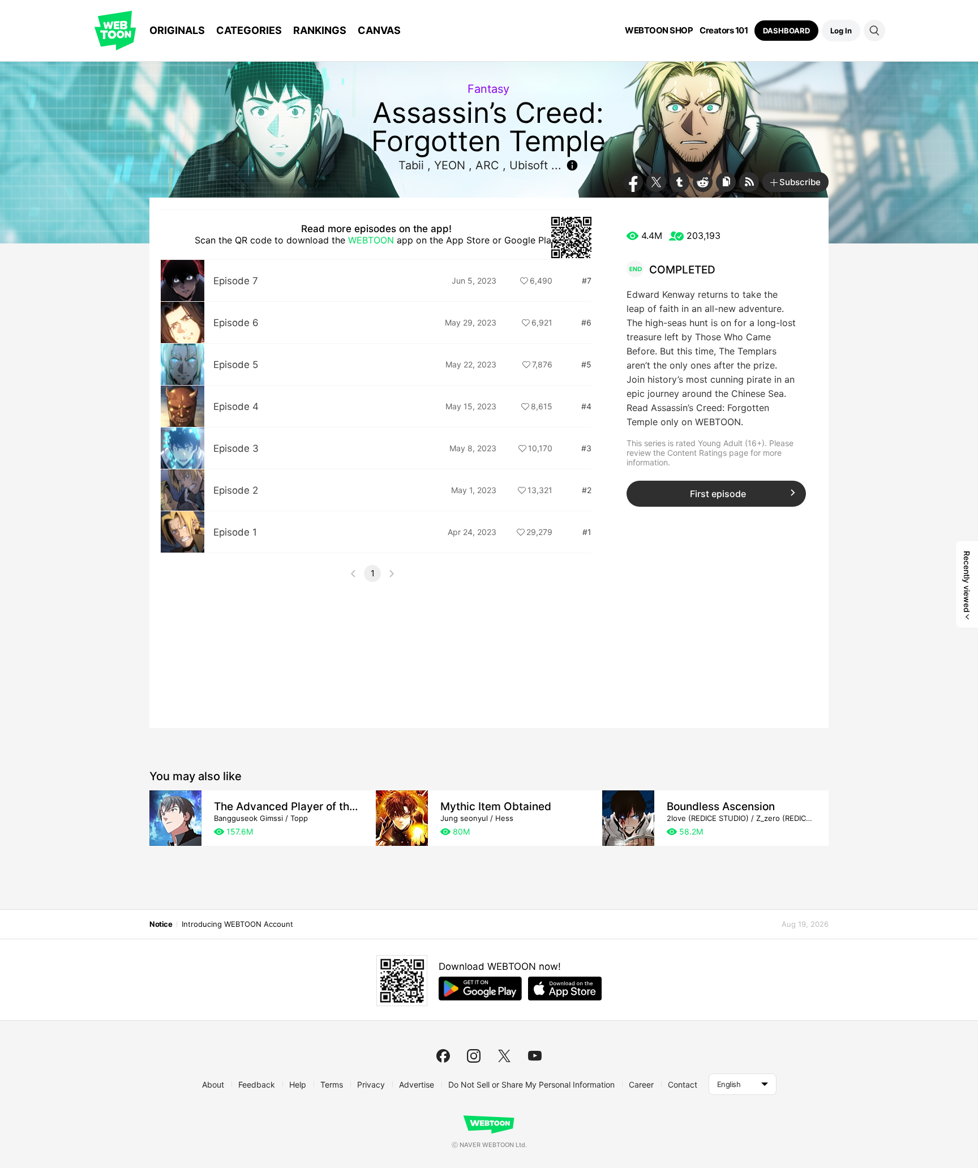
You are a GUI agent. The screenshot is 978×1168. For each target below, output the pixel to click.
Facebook (633, 182)
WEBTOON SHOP (659, 30)
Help (297, 1084)
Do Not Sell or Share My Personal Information (531, 1084)
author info (572, 165)
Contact (682, 1084)
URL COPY (726, 182)
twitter (504, 1056)
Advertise (416, 1084)
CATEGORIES (249, 30)
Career (641, 1084)
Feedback (256, 1084)
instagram (474, 1056)
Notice (160, 924)
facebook (443, 1056)
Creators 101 (724, 30)
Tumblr (679, 182)
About (213, 1084)
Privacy (371, 1084)
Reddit (703, 182)
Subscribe (800, 182)
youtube (535, 1056)
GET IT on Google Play (480, 988)
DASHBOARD (786, 30)
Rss (749, 182)
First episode (718, 493)
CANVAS (379, 30)
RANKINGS (319, 30)
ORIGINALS (177, 30)
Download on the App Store (565, 988)
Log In (841, 30)
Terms (331, 1084)
